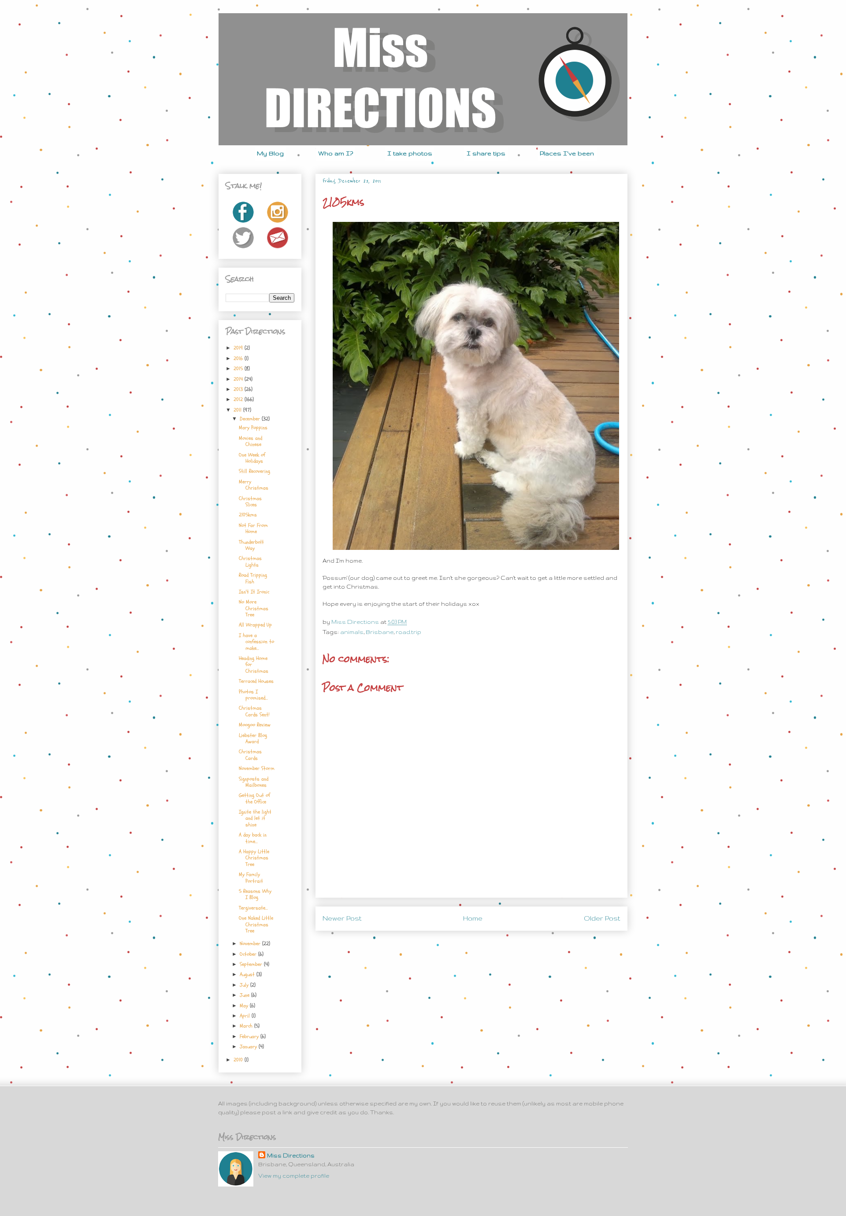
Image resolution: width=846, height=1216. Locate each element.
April (246, 1015)
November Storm (257, 768)
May (245, 1005)
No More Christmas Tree (253, 608)
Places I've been (567, 153)
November (251, 943)
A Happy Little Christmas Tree (254, 858)
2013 (239, 389)
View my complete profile (293, 1176)
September (252, 964)
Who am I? (335, 153)
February (250, 1036)
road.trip (408, 632)
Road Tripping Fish (253, 578)
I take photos (409, 153)
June (245, 995)
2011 (238, 409)
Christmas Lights (250, 561)
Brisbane (379, 632)
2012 (239, 399)
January (249, 1046)
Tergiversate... (253, 907)
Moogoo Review (255, 724)
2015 (239, 368)
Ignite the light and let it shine (255, 818)
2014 (239, 379)
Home (472, 918)
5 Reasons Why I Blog (255, 894)
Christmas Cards (250, 754)
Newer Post (342, 918)
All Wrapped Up (255, 624)
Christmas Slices (250, 501)
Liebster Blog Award (253, 738)
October (249, 954)
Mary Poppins (253, 427)
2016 (239, 358)
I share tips (486, 153)
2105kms (248, 514)
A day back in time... (253, 837)
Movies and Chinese (250, 441)
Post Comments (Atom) (492, 942)
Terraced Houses (256, 681)
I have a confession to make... (256, 642)
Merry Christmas (253, 484)
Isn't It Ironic (254, 591)
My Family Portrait (251, 877)
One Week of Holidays (252, 457)
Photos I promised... (253, 694)
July (245, 984)
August (248, 974)
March (247, 1025)
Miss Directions (355, 622)
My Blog (270, 153)
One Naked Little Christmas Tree (256, 924)
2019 (239, 347)
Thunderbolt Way (251, 545)
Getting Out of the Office (254, 798)
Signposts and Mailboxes (253, 782)
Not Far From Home (253, 528)
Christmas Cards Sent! (254, 711)
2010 (239, 1059)
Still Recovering (254, 471)
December (251, 418)
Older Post (602, 918)
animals (352, 632)
